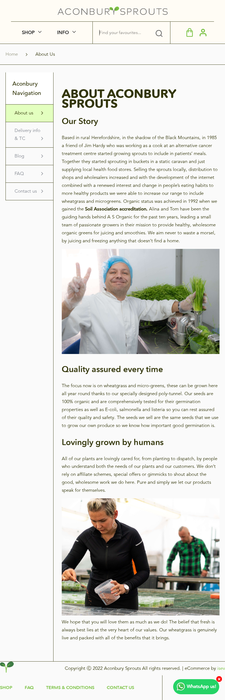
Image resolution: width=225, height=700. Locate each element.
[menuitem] (32, 33)
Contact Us (120, 687)
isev (221, 668)
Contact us (26, 191)
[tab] (159, 33)
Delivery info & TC (27, 134)
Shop (6, 687)
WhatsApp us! (201, 686)
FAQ (19, 173)
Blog (19, 156)
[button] (203, 32)
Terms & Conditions (70, 687)
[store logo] (112, 11)
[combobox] (123, 33)
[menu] (51, 33)
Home (12, 54)
